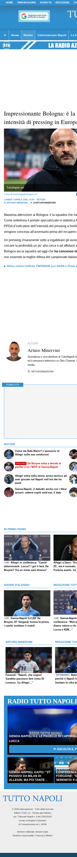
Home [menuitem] (15, 35)
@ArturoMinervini (44, 202)
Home (9, 2)
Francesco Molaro (44, 835)
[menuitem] (5, 35)
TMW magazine (26, 2)
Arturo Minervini (17, 202)
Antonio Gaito (41, 832)
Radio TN (46, 2)
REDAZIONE (62, 2)
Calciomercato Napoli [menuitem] (52, 35)
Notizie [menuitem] (28, 35)
